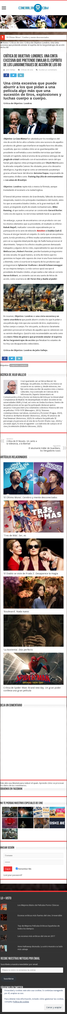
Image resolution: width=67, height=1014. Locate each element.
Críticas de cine (16, 42)
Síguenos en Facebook (11, 789)
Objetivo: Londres (19, 365)
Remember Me (24, 869)
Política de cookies (21, 1002)
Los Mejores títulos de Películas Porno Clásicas (38, 905)
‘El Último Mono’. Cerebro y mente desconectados (27, 37)
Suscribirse (9, 979)
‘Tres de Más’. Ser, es (14, 535)
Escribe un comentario (48, 70)
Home (5, 42)
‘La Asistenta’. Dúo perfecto (18, 649)
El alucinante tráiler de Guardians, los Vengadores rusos (44, 448)
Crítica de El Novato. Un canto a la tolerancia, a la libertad (22, 441)
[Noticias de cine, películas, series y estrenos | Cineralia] (33, 7)
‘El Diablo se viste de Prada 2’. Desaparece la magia (30, 573)
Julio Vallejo (10, 70)
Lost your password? (13, 875)
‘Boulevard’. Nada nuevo (16, 611)
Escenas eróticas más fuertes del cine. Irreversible (40, 915)
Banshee (41, 231)
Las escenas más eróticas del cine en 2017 (36, 936)
